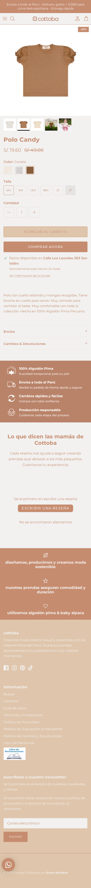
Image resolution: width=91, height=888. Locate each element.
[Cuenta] (76, 18)
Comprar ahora (45, 247)
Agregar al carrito (46, 232)
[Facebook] (6, 667)
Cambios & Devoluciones (25, 344)
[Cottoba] (45, 18)
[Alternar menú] (5, 18)
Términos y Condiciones (23, 715)
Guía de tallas (15, 708)
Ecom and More (57, 872)
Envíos (9, 331)
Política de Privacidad (21, 722)
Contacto (11, 701)
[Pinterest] (22, 667)
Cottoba (19, 872)
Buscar (9, 694)
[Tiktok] (30, 667)
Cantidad (11, 203)
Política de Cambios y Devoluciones (33, 736)
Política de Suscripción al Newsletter (33, 729)
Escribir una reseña (45, 508)
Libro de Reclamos (19, 743)
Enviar (15, 836)
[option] (45, 70)
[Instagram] (14, 667)
